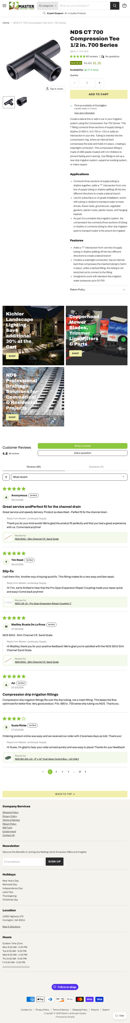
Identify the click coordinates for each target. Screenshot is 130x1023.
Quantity (74, 75)
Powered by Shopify (65, 1017)
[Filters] (6, 477)
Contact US (9, 835)
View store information (84, 113)
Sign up (54, 861)
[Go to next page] (86, 771)
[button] (9, 102)
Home (6, 22)
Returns (95, 1010)
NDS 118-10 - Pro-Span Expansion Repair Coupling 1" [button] (43, 603)
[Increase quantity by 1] (99, 82)
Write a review (82, 445)
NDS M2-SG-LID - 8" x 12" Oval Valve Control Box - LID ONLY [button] (47, 759)
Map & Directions (11, 926)
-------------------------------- (16, 966)
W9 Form (7, 827)
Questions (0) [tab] (96, 466)
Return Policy (9, 824)
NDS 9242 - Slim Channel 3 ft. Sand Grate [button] (37, 539)
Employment (9, 831)
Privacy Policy (10, 816)
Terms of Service (11, 820)
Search (105, 1010)
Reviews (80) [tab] (34, 466)
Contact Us (26, 1010)
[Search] (114, 6)
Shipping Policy (11, 812)
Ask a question (82, 452)
